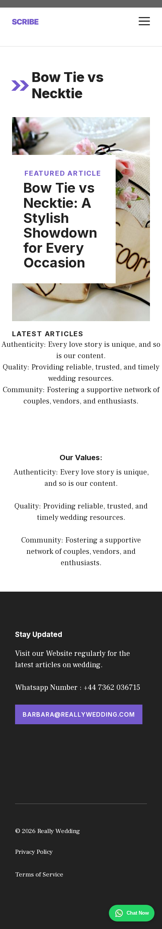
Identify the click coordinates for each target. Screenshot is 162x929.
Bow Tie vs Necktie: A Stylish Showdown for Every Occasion (60, 225)
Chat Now (138, 913)
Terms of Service (39, 874)
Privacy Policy (34, 852)
